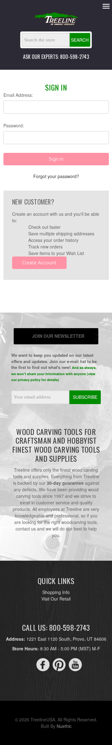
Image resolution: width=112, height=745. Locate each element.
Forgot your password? (56, 176)
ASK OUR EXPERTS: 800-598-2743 (56, 56)
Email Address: (18, 95)
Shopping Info (56, 592)
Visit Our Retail (56, 599)
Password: (13, 125)
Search (80, 40)
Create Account (39, 263)
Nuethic (64, 726)
